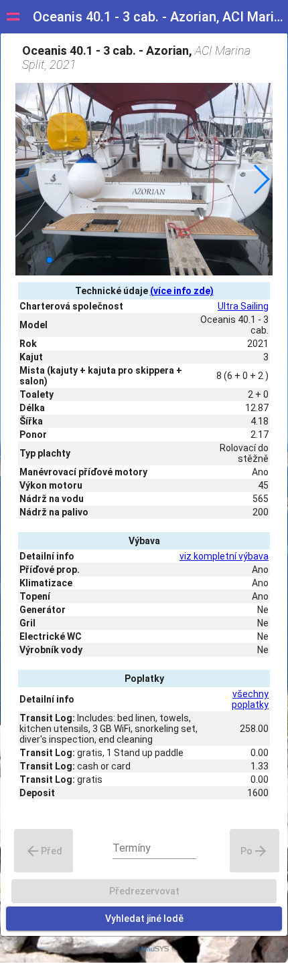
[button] (261, 179)
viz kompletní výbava (224, 556)
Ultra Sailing (243, 306)
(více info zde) (182, 290)
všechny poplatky (250, 699)
